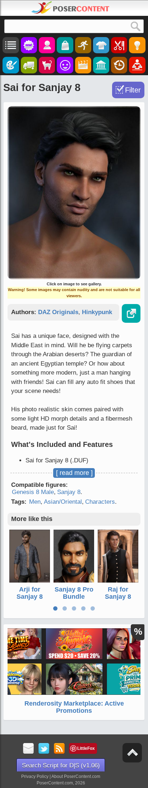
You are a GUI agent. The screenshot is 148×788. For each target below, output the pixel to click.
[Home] (70, 7)
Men (35, 501)
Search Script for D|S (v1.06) (61, 765)
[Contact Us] (28, 749)
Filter (133, 90)
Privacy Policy (34, 776)
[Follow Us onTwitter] (44, 749)
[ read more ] (74, 472)
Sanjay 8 (68, 492)
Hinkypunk (97, 312)
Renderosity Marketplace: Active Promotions (74, 707)
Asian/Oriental (63, 501)
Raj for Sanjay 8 (118, 593)
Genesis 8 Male (33, 492)
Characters (100, 501)
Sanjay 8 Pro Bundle (74, 593)
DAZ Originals (58, 312)
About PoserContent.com (75, 776)
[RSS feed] (59, 749)
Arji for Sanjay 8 (30, 593)
